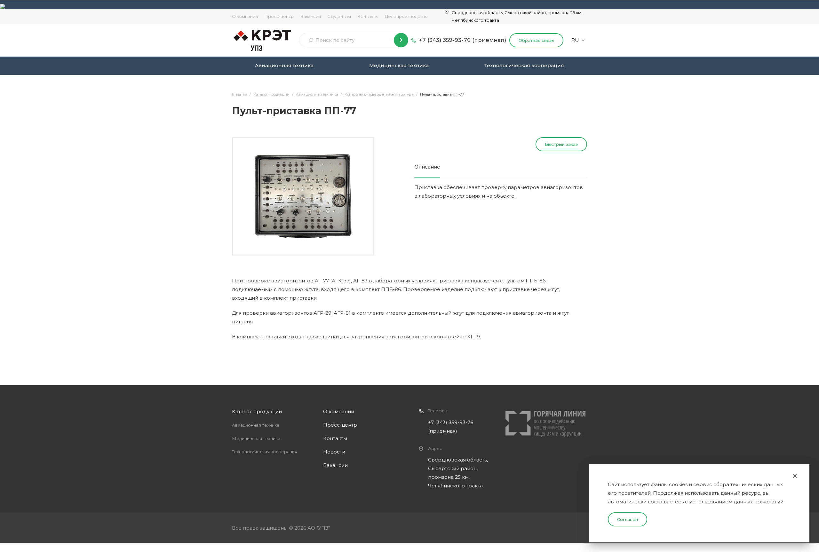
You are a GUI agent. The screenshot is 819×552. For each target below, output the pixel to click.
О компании (245, 16)
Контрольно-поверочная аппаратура (379, 94)
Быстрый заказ (561, 144)
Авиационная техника (284, 65)
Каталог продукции (271, 94)
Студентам (339, 16)
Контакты (367, 16)
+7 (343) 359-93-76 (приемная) (462, 40)
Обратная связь (536, 40)
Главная (239, 94)
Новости (334, 452)
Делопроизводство (406, 16)
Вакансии (310, 16)
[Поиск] (401, 40)
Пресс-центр (279, 16)
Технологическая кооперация (524, 65)
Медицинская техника (399, 65)
